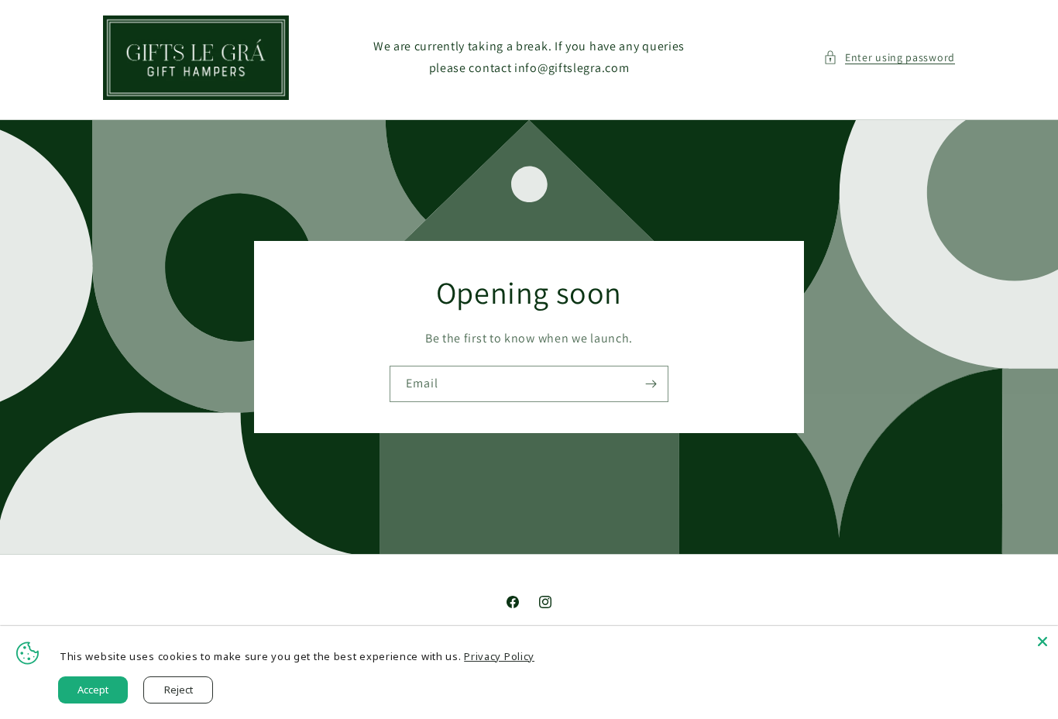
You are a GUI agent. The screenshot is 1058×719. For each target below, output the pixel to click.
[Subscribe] (651, 384)
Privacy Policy (499, 656)
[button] (889, 57)
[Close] (1042, 641)
